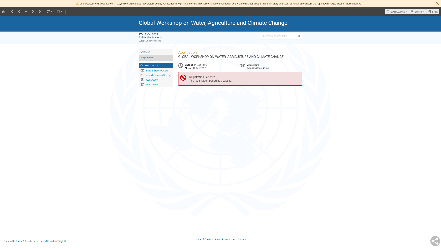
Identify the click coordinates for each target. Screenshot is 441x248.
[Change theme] (60, 11)
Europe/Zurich (398, 11)
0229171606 (152, 84)
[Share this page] (435, 241)
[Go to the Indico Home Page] (3, 11)
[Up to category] (26, 11)
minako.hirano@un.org (157, 70)
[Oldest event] (12, 11)
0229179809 (152, 79)
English (418, 11)
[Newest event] (39, 11)
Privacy (226, 239)
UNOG (46, 241)
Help (234, 239)
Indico (19, 241)
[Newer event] (32, 11)
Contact (242, 239)
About (217, 239)
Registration (147, 57)
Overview (145, 52)
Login (435, 11)
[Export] (50, 11)
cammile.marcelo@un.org (158, 75)
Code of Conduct (204, 239)
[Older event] (19, 11)
